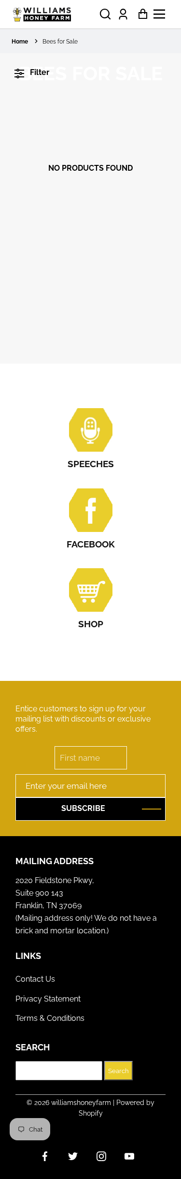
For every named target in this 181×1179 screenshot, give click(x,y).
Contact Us (35, 979)
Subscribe (83, 808)
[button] (105, 14)
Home (20, 41)
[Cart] (140, 14)
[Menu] (161, 14)
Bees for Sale (60, 41)
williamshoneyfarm (81, 1102)
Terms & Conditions (49, 1018)
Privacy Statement (48, 998)
